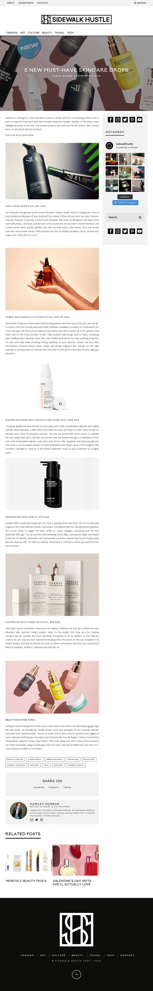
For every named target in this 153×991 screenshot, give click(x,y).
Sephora (34, 765)
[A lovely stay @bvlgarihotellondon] (112, 159)
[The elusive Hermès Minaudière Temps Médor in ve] (138, 172)
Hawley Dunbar (62, 76)
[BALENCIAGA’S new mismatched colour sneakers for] (125, 185)
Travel (60, 32)
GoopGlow (73, 759)
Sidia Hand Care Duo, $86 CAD (26, 206)
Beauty (47, 32)
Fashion (12, 32)
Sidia (46, 765)
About (11, 3)
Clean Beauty (35, 759)
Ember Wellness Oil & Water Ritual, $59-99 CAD (37, 317)
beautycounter (15, 759)
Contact (42, 3)
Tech (70, 32)
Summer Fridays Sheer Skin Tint (27, 622)
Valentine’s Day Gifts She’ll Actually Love (72, 882)
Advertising (26, 3)
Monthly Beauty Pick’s (26, 881)
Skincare (58, 765)
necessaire (89, 759)
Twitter (67, 787)
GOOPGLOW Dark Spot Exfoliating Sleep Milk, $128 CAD (42, 420)
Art (22, 32)
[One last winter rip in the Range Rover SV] (112, 185)
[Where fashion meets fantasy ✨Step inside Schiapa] (125, 159)
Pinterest (54, 787)
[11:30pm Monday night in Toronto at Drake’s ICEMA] (112, 172)
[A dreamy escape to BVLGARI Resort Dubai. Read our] (138, 159)
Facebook (38, 787)
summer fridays (76, 765)
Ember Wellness (54, 759)
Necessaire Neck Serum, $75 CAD (27, 517)
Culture (34, 32)
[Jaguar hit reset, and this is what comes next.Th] (138, 185)
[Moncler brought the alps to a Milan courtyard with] (125, 172)
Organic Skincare (16, 765)
